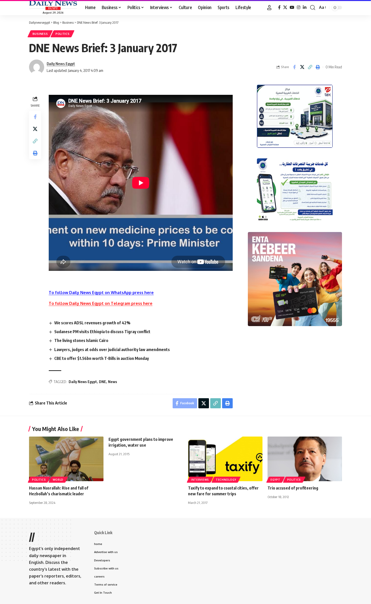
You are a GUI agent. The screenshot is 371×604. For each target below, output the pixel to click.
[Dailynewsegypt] (53, 5)
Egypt (275, 479)
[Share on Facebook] (294, 67)
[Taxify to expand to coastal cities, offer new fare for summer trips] (225, 459)
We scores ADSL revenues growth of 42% (92, 322)
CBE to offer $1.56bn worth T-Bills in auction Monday (101, 358)
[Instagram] (299, 7)
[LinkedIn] (305, 7)
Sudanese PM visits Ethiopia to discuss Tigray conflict (102, 331)
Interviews (200, 479)
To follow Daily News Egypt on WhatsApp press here (101, 292)
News (112, 382)
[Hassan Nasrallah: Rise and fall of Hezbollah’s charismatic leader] (66, 459)
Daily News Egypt (61, 63)
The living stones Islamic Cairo (81, 340)
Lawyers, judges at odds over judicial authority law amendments (112, 349)
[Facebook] (279, 7)
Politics (63, 34)
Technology (226, 479)
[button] (269, 7)
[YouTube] (292, 7)
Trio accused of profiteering (293, 488)
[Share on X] (302, 67)
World (58, 479)
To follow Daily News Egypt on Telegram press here (100, 303)
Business (40, 34)
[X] (285, 7)
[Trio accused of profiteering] (305, 459)
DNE (102, 382)
